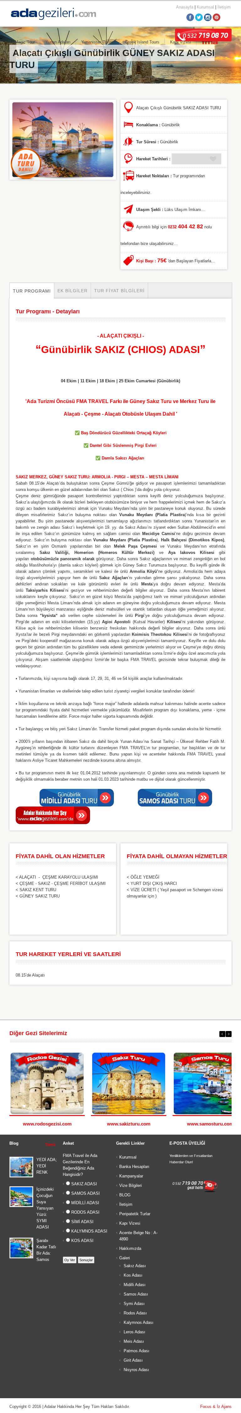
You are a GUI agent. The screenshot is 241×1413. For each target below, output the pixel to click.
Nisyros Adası (135, 1369)
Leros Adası (133, 1332)
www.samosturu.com (210, 1123)
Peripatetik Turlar (134, 1213)
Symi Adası (133, 1303)
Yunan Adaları (58, 42)
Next (229, 1034)
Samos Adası (135, 1294)
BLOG (125, 1195)
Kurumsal (205, 7)
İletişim (224, 7)
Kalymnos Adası (137, 1322)
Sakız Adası (134, 1265)
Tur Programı (32, 290)
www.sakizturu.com (128, 1123)
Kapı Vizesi (129, 1223)
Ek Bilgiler (72, 290)
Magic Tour (25, 42)
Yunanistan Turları (97, 42)
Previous (222, 1034)
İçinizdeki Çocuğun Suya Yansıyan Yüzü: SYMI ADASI (45, 1208)
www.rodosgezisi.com (47, 1123)
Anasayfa (184, 7)
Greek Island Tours (142, 42)
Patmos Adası (135, 1350)
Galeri (124, 1258)
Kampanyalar (131, 1176)
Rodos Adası (134, 1313)
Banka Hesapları (134, 1166)
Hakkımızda (130, 1248)
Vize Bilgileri (130, 1185)
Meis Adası (133, 1341)
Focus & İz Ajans (216, 1406)
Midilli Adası (134, 1284)
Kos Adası (132, 1275)
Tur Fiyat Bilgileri (119, 290)
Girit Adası (132, 1360)
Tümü (50, 1144)
